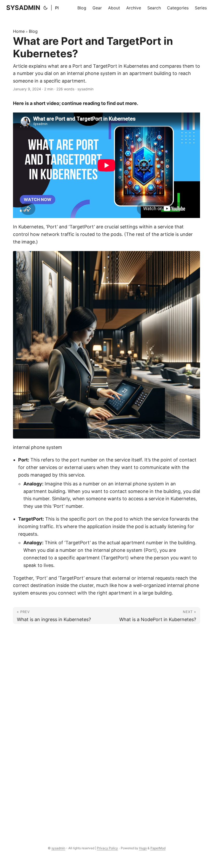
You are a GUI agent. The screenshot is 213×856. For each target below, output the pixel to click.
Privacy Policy (107, 848)
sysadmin (58, 848)
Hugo (143, 848)
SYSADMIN (23, 7)
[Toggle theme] (45, 8)
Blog (33, 31)
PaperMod (157, 848)
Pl (57, 7)
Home (19, 31)
